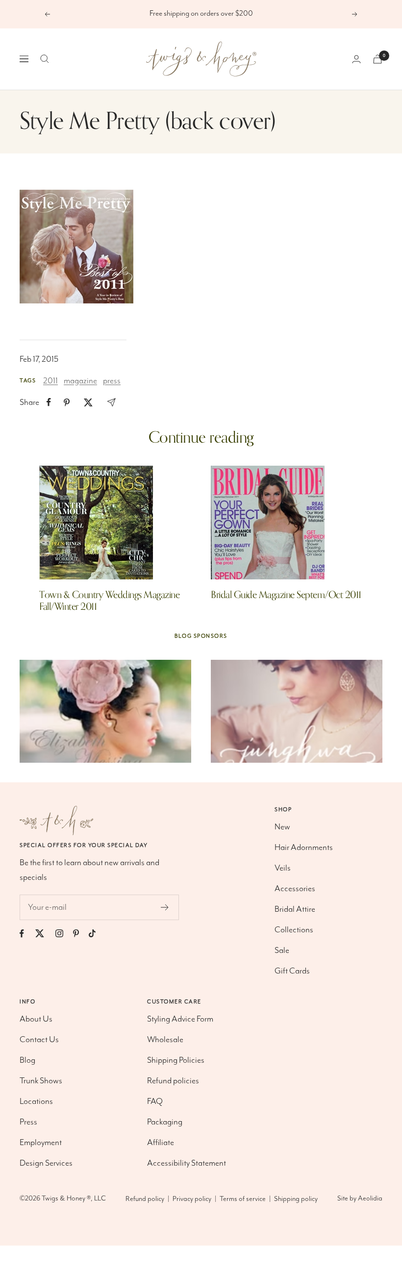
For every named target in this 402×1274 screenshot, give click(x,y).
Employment (41, 1143)
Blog (27, 1060)
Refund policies (173, 1081)
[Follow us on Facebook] (27, 933)
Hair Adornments (304, 847)
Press (28, 1122)
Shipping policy (296, 1199)
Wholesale (165, 1040)
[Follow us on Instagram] (64, 933)
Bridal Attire (295, 909)
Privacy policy (192, 1199)
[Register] (165, 907)
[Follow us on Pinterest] (81, 933)
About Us (36, 1019)
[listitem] (49, 402)
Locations (36, 1101)
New (282, 827)
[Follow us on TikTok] (97, 933)
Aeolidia (370, 1198)
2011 (50, 381)
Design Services (46, 1163)
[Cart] (377, 59)
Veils (283, 868)
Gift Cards (292, 971)
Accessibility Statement (186, 1163)
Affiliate (160, 1143)
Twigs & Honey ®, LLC (74, 1198)
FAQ (155, 1101)
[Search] (44, 58)
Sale (282, 950)
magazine (80, 381)
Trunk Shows (41, 1081)
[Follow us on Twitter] (44, 933)
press (112, 381)
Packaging (164, 1122)
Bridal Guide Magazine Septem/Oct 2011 (286, 595)
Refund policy (145, 1199)
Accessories (295, 889)
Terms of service (243, 1199)
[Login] (356, 59)
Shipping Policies (175, 1060)
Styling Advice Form (180, 1019)
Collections (294, 930)
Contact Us (39, 1040)
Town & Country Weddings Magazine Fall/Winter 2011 (109, 601)
